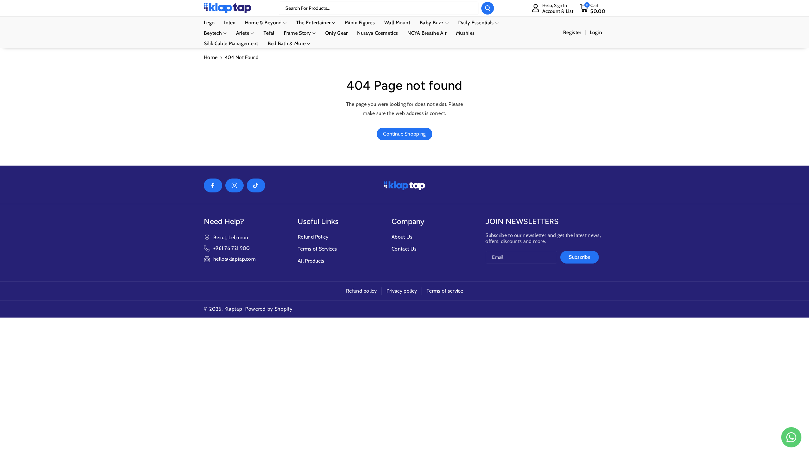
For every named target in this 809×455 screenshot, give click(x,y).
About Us (402, 237)
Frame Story (297, 33)
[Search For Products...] (487, 8)
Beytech (213, 33)
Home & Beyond (263, 23)
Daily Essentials (476, 23)
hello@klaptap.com (234, 259)
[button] (592, 8)
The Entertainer (313, 23)
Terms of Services (317, 249)
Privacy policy (401, 291)
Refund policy (361, 291)
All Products (311, 261)
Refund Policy (313, 237)
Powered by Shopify (269, 309)
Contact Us (404, 249)
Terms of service (445, 291)
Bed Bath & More (287, 43)
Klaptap (233, 309)
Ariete (242, 33)
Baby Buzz (432, 23)
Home (210, 57)
